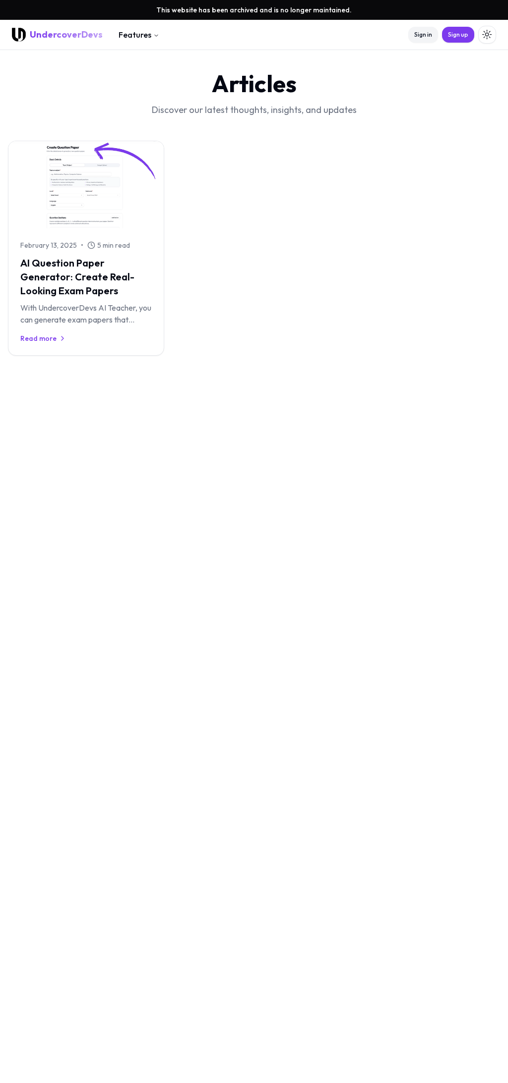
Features (135, 35)
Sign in (423, 34)
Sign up (458, 34)
